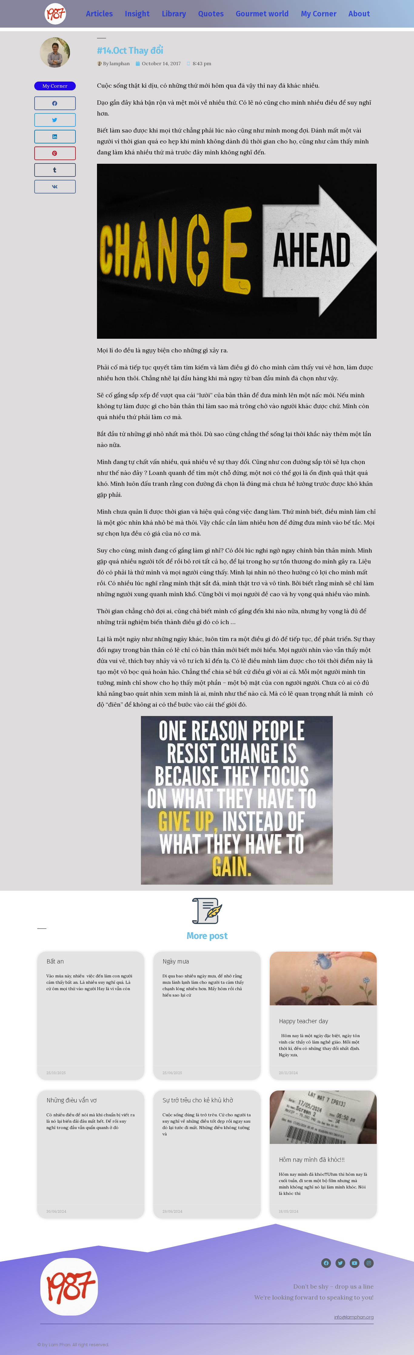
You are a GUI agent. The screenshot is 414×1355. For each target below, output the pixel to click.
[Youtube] (354, 1263)
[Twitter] (340, 1263)
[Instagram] (369, 1263)
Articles (99, 13)
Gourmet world (262, 13)
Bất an (55, 961)
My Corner (318, 13)
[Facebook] (326, 1263)
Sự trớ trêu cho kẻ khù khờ (197, 1100)
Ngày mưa (175, 961)
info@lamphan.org (353, 1317)
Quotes (211, 13)
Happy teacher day (303, 1021)
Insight (137, 13)
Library (174, 13)
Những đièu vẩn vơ (71, 1100)
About (359, 13)
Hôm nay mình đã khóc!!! (312, 1160)
